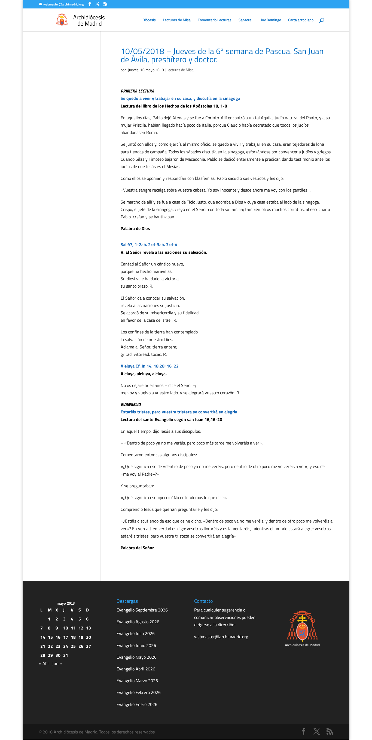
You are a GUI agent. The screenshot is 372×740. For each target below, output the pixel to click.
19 (80, 637)
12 (80, 628)
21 (42, 646)
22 (50, 646)
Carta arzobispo (300, 20)
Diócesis (149, 20)
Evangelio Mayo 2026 (137, 657)
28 (42, 655)
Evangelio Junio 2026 (136, 645)
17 (65, 637)
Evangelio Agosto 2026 (138, 621)
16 (58, 637)
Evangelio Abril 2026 (136, 669)
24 (65, 646)
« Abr (44, 663)
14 (42, 637)
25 (73, 646)
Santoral (245, 20)
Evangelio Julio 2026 (136, 633)
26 (80, 646)
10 (65, 628)
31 (65, 655)
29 (50, 655)
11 (73, 628)
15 (50, 637)
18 (73, 637)
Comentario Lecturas (214, 20)
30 (58, 655)
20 (88, 637)
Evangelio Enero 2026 (137, 704)
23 (58, 646)
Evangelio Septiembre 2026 (142, 610)
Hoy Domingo (270, 20)
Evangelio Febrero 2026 (139, 692)
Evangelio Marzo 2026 (137, 680)
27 (88, 646)
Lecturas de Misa (177, 20)
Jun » (57, 663)
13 (88, 628)
